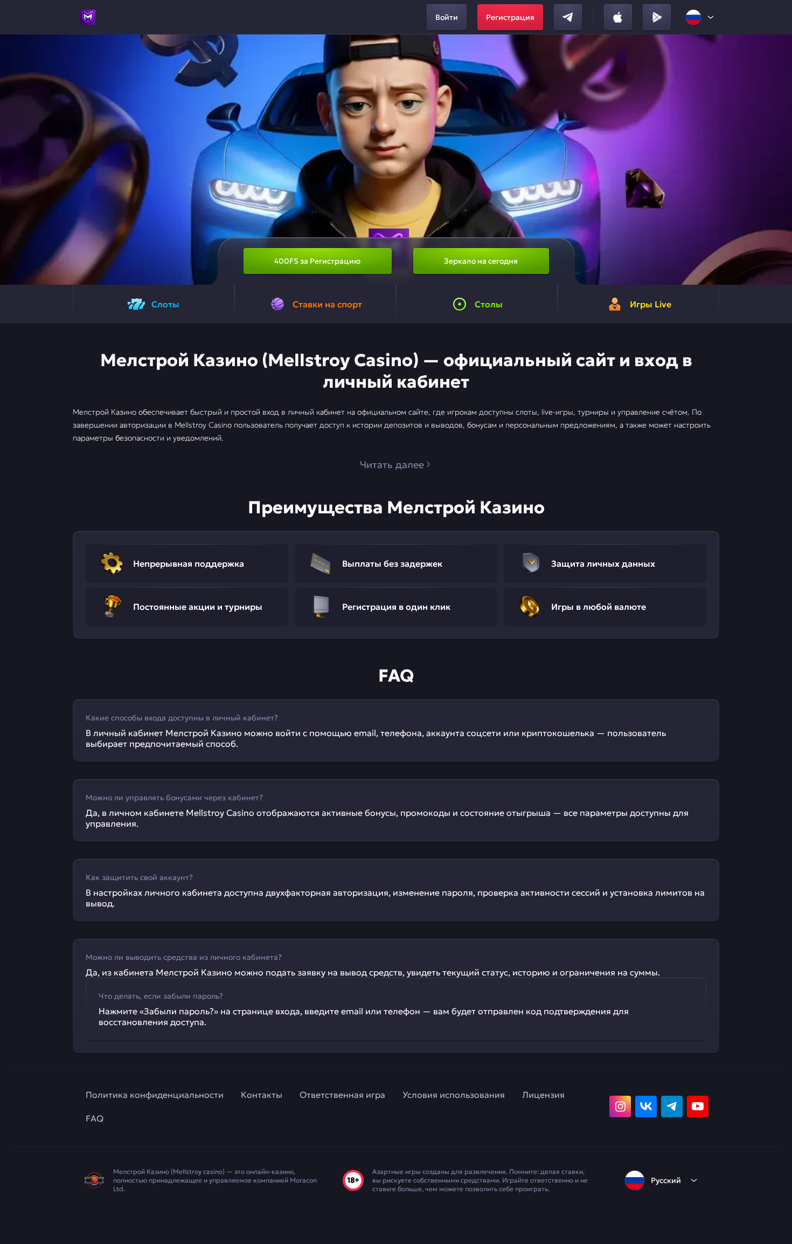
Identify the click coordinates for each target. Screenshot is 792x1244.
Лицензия (543, 1094)
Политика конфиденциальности (155, 1094)
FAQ (94, 1118)
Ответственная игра (342, 1094)
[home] (88, 17)
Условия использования (453, 1094)
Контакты (261, 1094)
